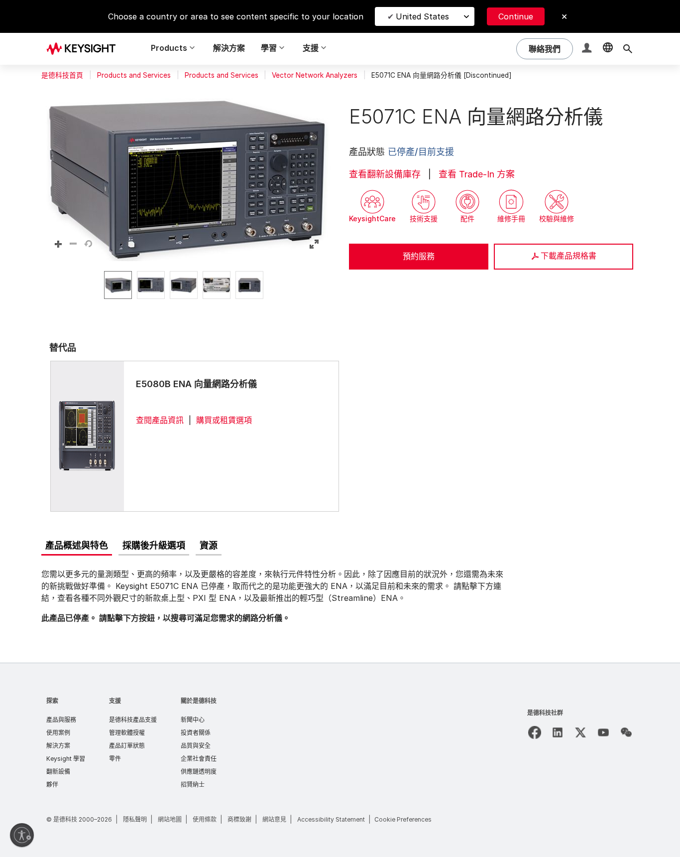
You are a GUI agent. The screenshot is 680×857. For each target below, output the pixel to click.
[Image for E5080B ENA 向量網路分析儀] (87, 436)
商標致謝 (239, 819)
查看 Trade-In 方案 (477, 174)
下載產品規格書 (568, 256)
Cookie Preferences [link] (403, 819)
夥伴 (52, 784)
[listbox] (186, 285)
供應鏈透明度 (199, 771)
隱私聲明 (135, 819)
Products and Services (134, 75)
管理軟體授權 (127, 732)
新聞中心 (193, 719)
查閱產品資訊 (160, 420)
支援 (115, 701)
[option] (118, 285)
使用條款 (205, 819)
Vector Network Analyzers (314, 75)
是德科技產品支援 (133, 719)
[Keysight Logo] (84, 49)
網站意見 (274, 819)
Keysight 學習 (65, 758)
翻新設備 (58, 771)
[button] (588, 49)
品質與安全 (196, 745)
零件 (115, 758)
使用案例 (58, 732)
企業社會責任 (199, 758)
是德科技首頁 (62, 75)
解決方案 (229, 48)
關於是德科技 (199, 701)
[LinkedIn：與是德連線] (557, 732)
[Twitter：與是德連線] (580, 732)
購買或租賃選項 (224, 420)
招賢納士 (193, 784)
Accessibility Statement (331, 819)
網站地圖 (170, 819)
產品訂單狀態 (127, 745)
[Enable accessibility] (22, 835)
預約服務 (419, 256)
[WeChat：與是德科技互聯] (626, 732)
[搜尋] (628, 49)
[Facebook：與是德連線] (534, 732)
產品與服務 (61, 719)
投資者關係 (196, 732)
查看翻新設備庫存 (385, 174)
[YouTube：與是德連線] (603, 732)
